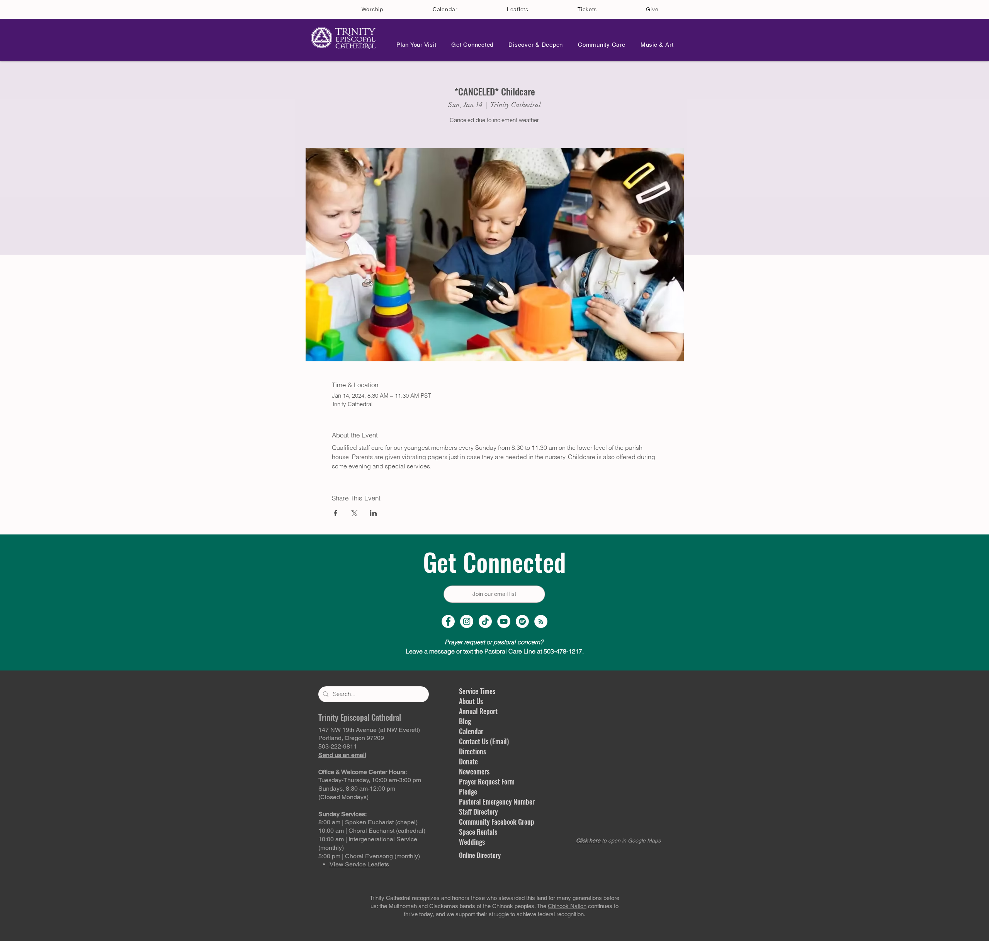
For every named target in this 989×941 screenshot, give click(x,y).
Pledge (468, 791)
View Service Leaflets (359, 864)
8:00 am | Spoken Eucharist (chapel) (368, 822)
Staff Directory (478, 812)
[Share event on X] (354, 513)
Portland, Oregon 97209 (351, 738)
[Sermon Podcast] (540, 621)
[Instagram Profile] (466, 621)
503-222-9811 (337, 746)
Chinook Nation (567, 906)
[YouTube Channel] (503, 621)
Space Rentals (478, 832)
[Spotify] (522, 621)
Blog (465, 721)
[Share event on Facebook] (335, 513)
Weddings (472, 842)
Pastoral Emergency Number (497, 801)
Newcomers (474, 771)
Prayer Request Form (487, 781)
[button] (414, 44)
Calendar (471, 731)
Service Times (477, 691)
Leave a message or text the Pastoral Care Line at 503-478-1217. (495, 651)
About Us (471, 701)
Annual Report (478, 711)
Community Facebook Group (496, 822)
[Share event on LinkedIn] (373, 513)
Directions (472, 751)
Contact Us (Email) (484, 741)
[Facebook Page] (448, 621)
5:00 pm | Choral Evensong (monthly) (369, 856)
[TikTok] (485, 621)
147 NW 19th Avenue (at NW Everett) (369, 729)
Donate (468, 761)
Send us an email (342, 755)
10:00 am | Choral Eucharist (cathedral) (371, 830)
